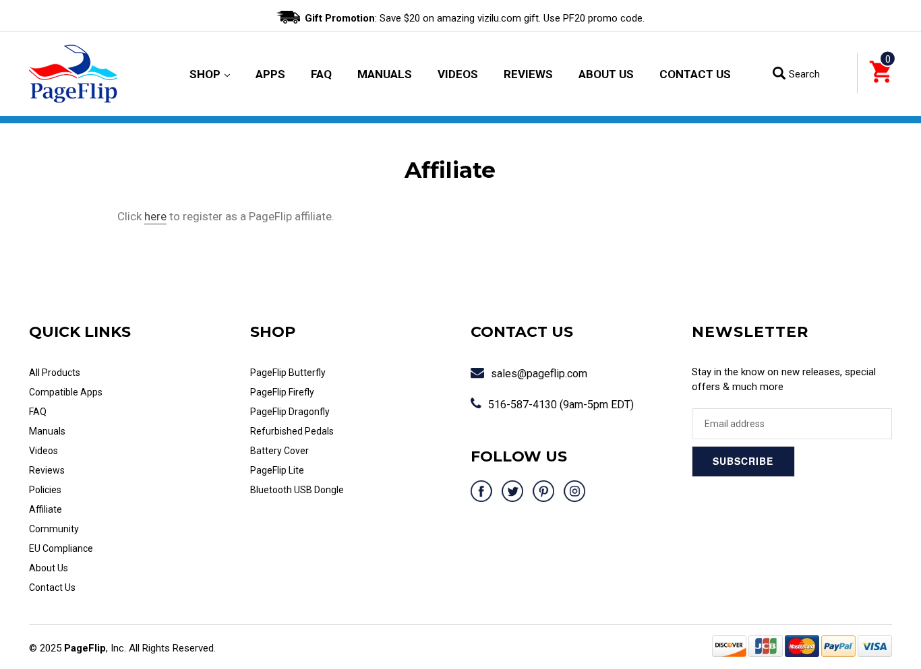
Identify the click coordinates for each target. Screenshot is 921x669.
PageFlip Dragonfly (290, 411)
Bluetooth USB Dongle (297, 489)
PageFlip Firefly (282, 392)
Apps (270, 74)
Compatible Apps (65, 392)
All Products (54, 372)
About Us (606, 74)
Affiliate (45, 509)
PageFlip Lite (277, 470)
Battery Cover (279, 450)
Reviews (528, 74)
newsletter (750, 332)
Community (54, 528)
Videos (458, 74)
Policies (45, 489)
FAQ (321, 74)
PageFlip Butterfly (288, 372)
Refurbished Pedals (292, 431)
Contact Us (695, 74)
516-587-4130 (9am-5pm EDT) (561, 404)
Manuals (384, 74)
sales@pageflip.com (539, 373)
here (155, 216)
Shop (209, 74)
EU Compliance (61, 548)
